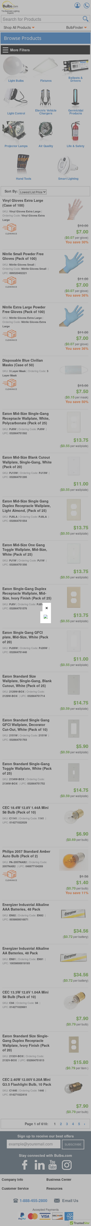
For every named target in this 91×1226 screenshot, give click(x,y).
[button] (46, 607)
